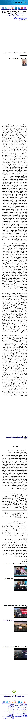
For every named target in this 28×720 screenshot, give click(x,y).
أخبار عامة (12, 704)
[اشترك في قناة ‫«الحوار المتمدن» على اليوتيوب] (14, 15)
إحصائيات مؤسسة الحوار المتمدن (21, 707)
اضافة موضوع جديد (23, 714)
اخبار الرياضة (11, 711)
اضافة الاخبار (25, 715)
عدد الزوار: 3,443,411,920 (22, 713)
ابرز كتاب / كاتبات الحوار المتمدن (21, 709)
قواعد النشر (25, 708)
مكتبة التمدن (24, 711)
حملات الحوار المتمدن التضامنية (21, 716)
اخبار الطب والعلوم (10, 714)
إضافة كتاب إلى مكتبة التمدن (8, 718)
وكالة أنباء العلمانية (10, 708)
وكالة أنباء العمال (11, 709)
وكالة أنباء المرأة (11, 705)
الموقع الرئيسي (22, 19)
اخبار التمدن (11, 715)
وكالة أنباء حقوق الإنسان (9, 710)
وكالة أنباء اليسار (11, 707)
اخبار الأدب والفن (11, 706)
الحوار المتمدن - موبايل (20, 18)
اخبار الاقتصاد (11, 713)
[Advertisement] (14, 34)
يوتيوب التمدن (24, 710)
